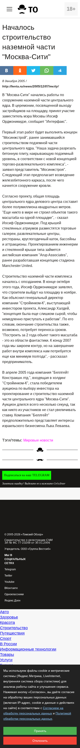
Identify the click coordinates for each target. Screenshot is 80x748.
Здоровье (9, 617)
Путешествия (12, 633)
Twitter (8, 575)
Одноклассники (14, 594)
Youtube (9, 582)
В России (8, 644)
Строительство (14, 628)
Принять (40, 731)
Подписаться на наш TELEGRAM (26, 475)
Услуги (6, 660)
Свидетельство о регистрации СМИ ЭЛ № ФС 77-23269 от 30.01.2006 (28, 541)
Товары (7, 654)
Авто (4, 612)
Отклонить (40, 740)
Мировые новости (38, 440)
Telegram (10, 569)
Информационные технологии (28, 649)
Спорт (5, 638)
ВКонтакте (11, 588)
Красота (7, 622)
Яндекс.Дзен (12, 600)
